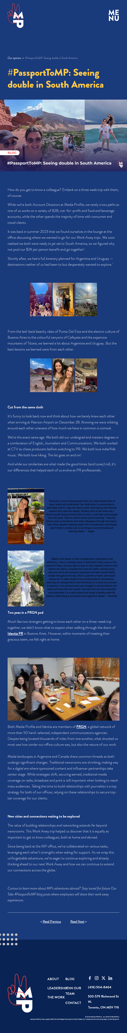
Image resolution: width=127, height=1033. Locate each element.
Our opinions (14, 58)
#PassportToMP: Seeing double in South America (51, 58)
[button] (113, 16)
